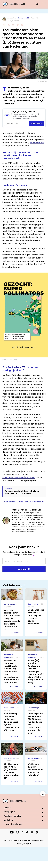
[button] (41, 808)
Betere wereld (23, 18)
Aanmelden (36, 123)
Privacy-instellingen (13, 824)
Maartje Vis (11, 18)
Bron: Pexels (42, 81)
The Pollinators (37, 142)
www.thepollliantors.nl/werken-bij (18, 477)
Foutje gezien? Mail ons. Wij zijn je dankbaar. (23, 501)
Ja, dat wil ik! (24, 569)
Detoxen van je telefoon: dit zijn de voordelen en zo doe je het (22, 492)
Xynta (29, 843)
